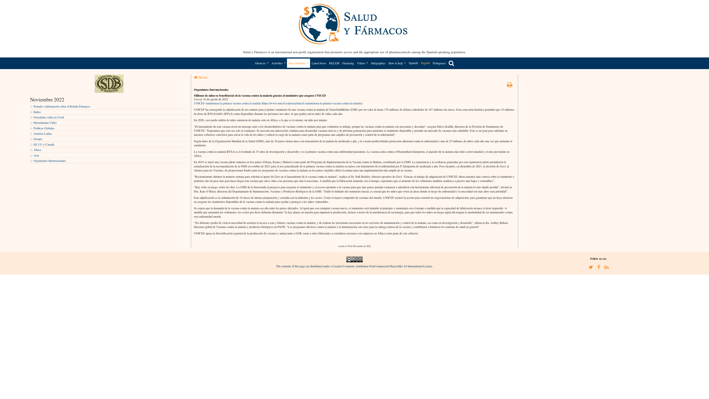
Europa (38, 139)
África (37, 150)
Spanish (413, 63)
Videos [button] (361, 63)
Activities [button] (277, 63)
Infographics (378, 63)
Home (202, 77)
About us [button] (260, 63)
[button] (451, 63)
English (425, 63)
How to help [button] (396, 63)
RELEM (334, 63)
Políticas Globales (44, 128)
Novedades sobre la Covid (49, 117)
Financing (348, 63)
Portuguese (439, 63)
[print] (509, 86)
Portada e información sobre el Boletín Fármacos (62, 106)
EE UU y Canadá (44, 144)
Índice (37, 112)
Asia (36, 155)
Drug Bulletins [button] (297, 63)
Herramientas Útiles (45, 123)
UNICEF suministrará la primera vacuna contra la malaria (227, 103)
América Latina (43, 133)
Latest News (319, 63)
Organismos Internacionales (50, 161)
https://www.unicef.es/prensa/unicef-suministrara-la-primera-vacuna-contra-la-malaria (312, 103)
